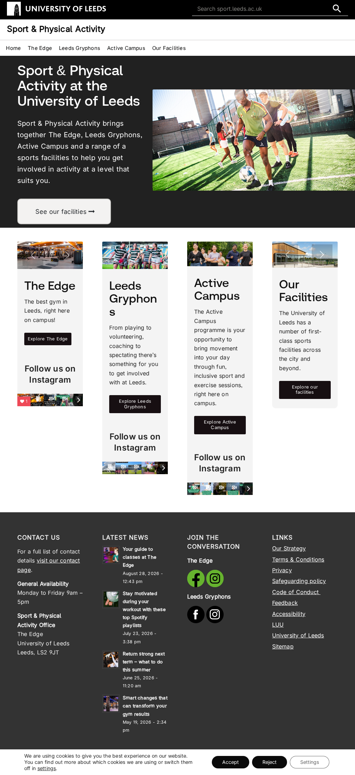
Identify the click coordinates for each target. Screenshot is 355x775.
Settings (309, 762)
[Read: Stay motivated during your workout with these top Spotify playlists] (111, 599)
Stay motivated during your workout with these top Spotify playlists (144, 609)
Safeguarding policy (299, 580)
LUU (278, 624)
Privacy (282, 570)
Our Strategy (289, 548)
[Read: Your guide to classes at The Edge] (111, 555)
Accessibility (289, 613)
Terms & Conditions (298, 559)
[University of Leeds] (56, 14)
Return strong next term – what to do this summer (144, 661)
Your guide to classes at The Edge (139, 557)
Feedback (285, 602)
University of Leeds (298, 635)
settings (46, 768)
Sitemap (283, 646)
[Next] (67, 255)
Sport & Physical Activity (56, 29)
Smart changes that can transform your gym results (145, 705)
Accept (230, 762)
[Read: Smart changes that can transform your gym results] (111, 704)
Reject (269, 762)
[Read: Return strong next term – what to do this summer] (111, 660)
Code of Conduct (296, 592)
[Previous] (33, 255)
